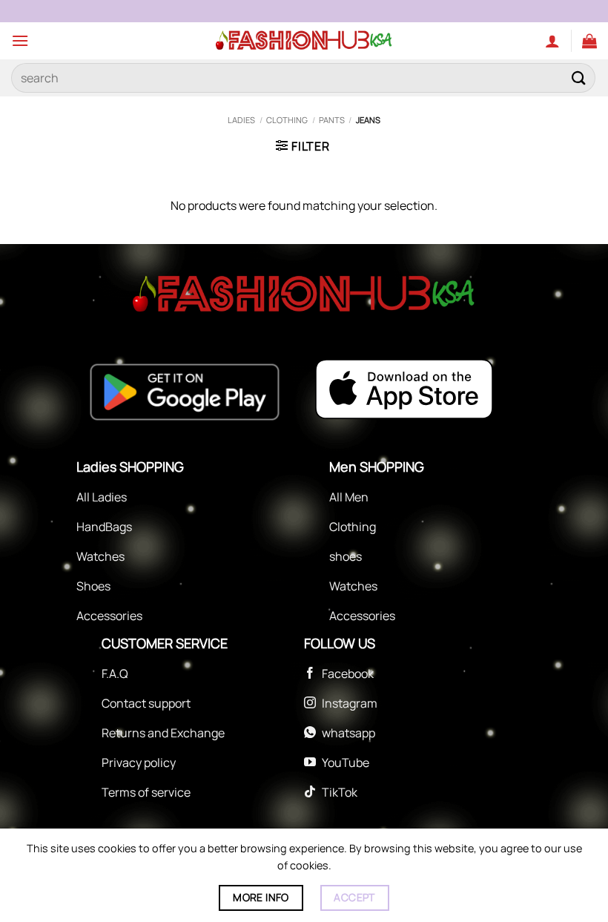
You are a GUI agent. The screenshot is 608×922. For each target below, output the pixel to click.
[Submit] (579, 77)
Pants (332, 119)
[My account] (552, 40)
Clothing (287, 119)
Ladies (241, 119)
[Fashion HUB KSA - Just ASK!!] (304, 41)
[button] (20, 40)
